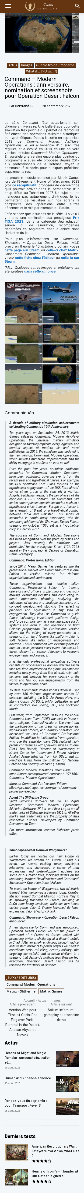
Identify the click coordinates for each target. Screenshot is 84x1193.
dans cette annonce (40, 271)
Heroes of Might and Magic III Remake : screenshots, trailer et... (27, 1057)
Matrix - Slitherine (21, 991)
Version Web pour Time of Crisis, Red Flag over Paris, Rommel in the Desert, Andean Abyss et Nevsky (22, 1022)
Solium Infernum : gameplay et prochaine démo (61, 1015)
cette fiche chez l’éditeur (35, 258)
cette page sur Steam (22, 250)
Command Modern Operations (31, 984)
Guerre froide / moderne (55, 65)
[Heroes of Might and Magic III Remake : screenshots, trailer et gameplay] (67, 1059)
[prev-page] (23, 1122)
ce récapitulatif (24, 185)
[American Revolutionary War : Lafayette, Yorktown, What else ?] (16, 1152)
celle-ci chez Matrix (62, 250)
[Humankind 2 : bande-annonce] (67, 1084)
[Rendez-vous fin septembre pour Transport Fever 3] (67, 1106)
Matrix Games (51, 991)
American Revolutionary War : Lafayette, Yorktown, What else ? (55, 1151)
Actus (12, 65)
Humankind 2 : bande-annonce (28, 1078)
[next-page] (60, 1122)
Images (26, 65)
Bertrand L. (24, 106)
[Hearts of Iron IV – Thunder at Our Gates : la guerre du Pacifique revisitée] (16, 1177)
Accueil (29, 1000)
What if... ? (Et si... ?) (41, 71)
